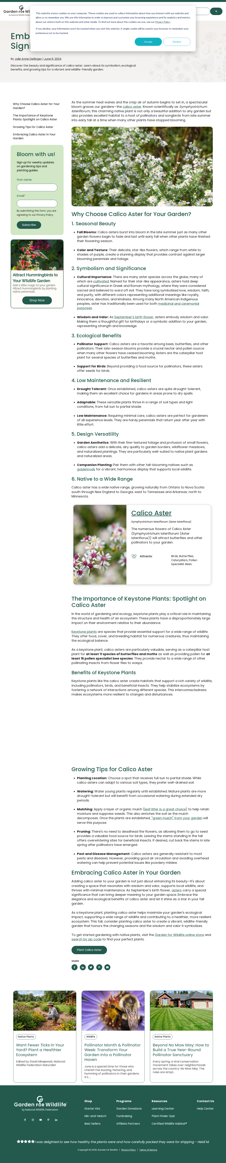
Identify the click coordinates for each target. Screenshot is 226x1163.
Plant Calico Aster (89, 950)
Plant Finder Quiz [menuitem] (163, 1116)
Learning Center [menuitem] (163, 1109)
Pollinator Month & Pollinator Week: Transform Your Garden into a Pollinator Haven (112, 1052)
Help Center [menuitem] (205, 1109)
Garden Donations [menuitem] (129, 1109)
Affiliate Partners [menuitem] (128, 1124)
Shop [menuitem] (88, 1101)
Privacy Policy (162, 21)
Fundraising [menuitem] (124, 1116)
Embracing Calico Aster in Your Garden (34, 136)
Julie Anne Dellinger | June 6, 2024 (38, 59)
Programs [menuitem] (123, 1101)
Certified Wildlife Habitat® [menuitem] (169, 1124)
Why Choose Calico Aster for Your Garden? (36, 106)
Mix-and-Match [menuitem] (95, 1116)
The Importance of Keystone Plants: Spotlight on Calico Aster (35, 117)
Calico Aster (151, 513)
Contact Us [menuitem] (205, 1101)
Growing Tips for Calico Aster (33, 127)
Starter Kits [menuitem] (92, 1109)
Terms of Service (148, 1149)
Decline (177, 41)
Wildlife (90, 1036)
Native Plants (26, 1036)
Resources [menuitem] (159, 1101)
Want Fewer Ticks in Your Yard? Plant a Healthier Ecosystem (40, 1050)
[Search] (216, 11)
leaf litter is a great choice (165, 809)
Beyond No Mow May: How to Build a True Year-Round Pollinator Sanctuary (181, 1050)
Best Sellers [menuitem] (92, 1124)
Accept (148, 41)
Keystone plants (84, 631)
